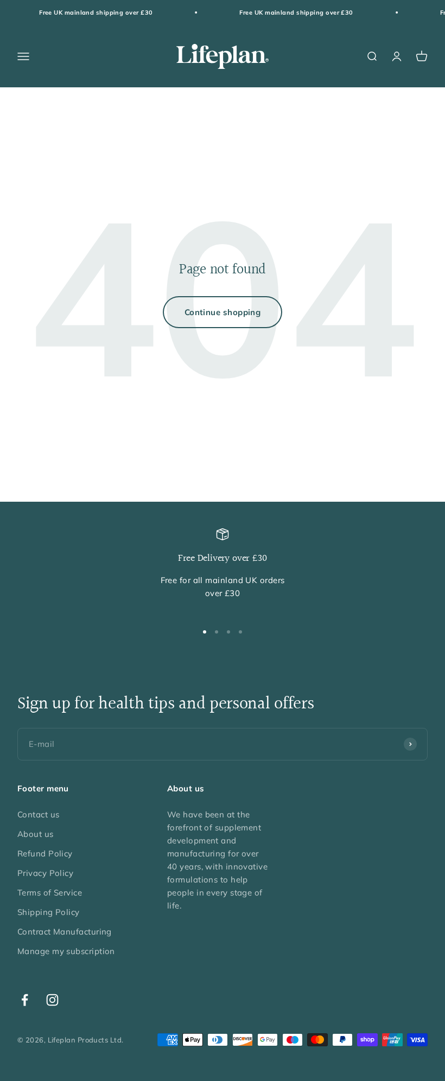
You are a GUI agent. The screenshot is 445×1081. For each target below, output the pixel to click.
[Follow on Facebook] (24, 1000)
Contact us (38, 814)
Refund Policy (45, 853)
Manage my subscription (66, 951)
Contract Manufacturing (64, 931)
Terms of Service (49, 892)
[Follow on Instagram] (52, 1000)
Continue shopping (223, 312)
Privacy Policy (45, 873)
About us (35, 834)
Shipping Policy (48, 912)
